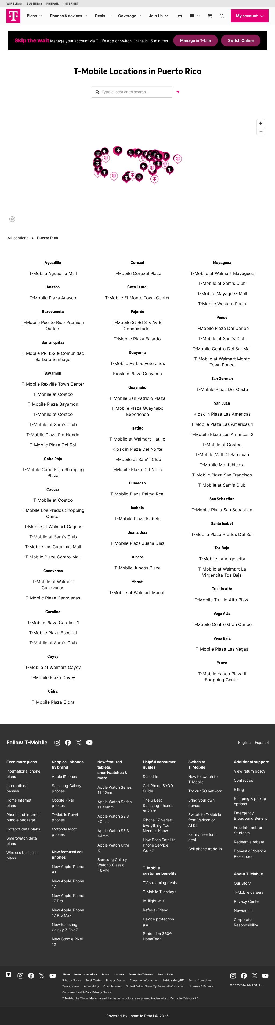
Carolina (52, 612)
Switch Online (241, 40)
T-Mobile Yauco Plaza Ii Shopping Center (222, 677)
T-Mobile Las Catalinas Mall (53, 546)
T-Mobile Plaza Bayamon (53, 404)
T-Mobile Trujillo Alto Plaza (222, 599)
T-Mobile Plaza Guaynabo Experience (137, 411)
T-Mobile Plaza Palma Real (137, 494)
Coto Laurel (137, 287)
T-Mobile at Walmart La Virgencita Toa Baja (222, 572)
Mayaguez (222, 263)
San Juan (222, 403)
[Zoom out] (261, 131)
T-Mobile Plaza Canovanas (53, 598)
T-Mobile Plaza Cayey (53, 677)
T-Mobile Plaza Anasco (53, 297)
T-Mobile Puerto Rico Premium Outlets (53, 325)
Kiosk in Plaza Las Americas (222, 414)
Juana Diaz (137, 533)
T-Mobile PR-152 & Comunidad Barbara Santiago (53, 356)
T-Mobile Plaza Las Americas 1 (222, 424)
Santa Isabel (222, 524)
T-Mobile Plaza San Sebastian (222, 509)
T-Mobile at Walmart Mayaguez (222, 273)
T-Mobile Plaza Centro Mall (53, 557)
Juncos (137, 557)
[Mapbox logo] (12, 219)
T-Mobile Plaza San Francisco (222, 475)
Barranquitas (52, 343)
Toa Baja (222, 548)
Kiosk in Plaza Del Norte (137, 449)
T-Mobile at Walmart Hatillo (137, 439)
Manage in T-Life (195, 40)
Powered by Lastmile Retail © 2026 (137, 1015)
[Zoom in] (261, 123)
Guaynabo (137, 388)
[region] (137, 170)
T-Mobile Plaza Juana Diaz (137, 543)
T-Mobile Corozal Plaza (137, 273)
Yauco (222, 663)
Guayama (137, 353)
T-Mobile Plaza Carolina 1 (53, 622)
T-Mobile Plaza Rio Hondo (52, 434)
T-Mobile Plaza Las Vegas (222, 649)
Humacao (137, 483)
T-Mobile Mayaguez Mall (222, 293)
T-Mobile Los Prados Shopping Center (52, 513)
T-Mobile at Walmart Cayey (53, 667)
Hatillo (137, 428)
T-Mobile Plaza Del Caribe (222, 328)
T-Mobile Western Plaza (222, 303)
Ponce (221, 318)
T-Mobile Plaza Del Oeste (222, 389)
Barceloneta (53, 312)
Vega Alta (222, 614)
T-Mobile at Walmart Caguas (53, 526)
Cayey (53, 657)
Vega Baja (222, 638)
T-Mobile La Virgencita (222, 558)
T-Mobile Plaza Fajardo (137, 338)
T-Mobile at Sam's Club (53, 424)
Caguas (53, 489)
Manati (137, 582)
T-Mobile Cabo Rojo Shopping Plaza (53, 472)
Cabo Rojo (53, 459)
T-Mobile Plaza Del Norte (137, 469)
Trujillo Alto (222, 589)
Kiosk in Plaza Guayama (137, 373)
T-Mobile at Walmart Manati (137, 592)
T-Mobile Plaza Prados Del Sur (222, 534)
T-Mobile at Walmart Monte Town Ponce (222, 362)
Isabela (137, 508)
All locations (18, 238)
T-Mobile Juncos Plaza (137, 568)
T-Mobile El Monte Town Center (137, 297)
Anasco (53, 287)
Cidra (53, 691)
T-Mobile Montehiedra (222, 464)
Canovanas (53, 571)
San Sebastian (221, 499)
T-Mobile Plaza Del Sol (53, 445)
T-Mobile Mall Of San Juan (222, 454)
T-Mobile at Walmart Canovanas (53, 584)
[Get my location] (177, 92)
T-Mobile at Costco (53, 394)
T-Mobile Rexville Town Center (53, 384)
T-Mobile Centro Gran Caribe (222, 624)
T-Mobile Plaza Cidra (53, 702)
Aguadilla (53, 263)
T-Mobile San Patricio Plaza (137, 398)
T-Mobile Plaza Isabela (137, 518)
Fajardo (137, 312)
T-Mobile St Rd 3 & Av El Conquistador (137, 325)
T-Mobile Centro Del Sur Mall (222, 348)
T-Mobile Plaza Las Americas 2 (222, 434)
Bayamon (53, 373)
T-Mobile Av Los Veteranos (137, 363)
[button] (98, 154)
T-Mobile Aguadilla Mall (53, 273)
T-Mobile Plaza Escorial (53, 632)
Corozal (137, 263)
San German (222, 379)
